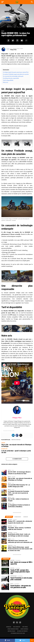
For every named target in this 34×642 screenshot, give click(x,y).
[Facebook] (17, 435)
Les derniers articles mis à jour (18, 633)
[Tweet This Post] (12, 40)
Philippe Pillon (13, 49)
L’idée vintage (25, 627)
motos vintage (16, 439)
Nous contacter (16, 627)
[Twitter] (20, 435)
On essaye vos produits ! (22, 631)
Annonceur (8, 627)
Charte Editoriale (24, 629)
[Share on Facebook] (8, 40)
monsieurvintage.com (8, 430)
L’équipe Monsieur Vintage (12, 629)
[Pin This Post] (17, 40)
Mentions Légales (11, 631)
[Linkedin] (13, 435)
